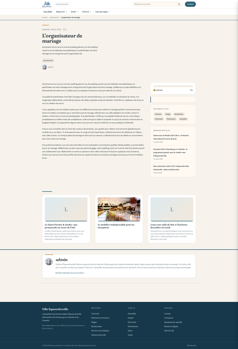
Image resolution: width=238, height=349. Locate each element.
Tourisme (158, 114)
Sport (130, 330)
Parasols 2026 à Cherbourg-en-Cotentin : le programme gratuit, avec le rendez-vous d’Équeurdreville (170, 152)
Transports (168, 318)
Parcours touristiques (100, 330)
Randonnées (179, 114)
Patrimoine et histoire (100, 318)
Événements (171, 119)
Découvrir (60, 11)
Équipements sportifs (173, 322)
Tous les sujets (101, 11)
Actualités (48, 11)
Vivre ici (85, 11)
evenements (48, 60)
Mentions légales (171, 326)
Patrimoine (159, 119)
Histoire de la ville (98, 335)
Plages (167, 114)
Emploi (131, 318)
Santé (130, 335)
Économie (132, 322)
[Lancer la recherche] (179, 4)
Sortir (73, 11)
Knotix (93, 345)
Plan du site (169, 330)
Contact (190, 4)
